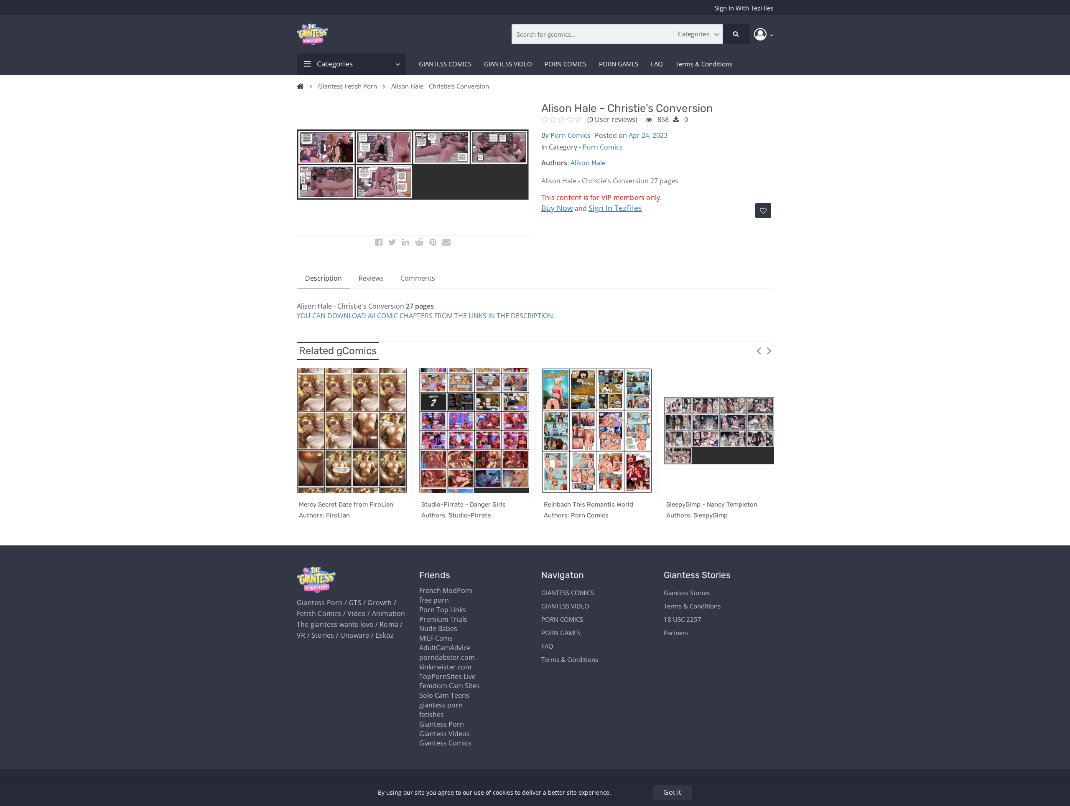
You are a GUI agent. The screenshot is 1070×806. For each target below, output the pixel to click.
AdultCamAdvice (445, 647)
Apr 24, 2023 (648, 135)
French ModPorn (445, 590)
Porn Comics (570, 135)
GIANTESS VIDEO (508, 64)
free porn (434, 600)
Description (323, 278)
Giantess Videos (444, 733)
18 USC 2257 (682, 619)
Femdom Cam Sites (449, 685)
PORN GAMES (618, 64)
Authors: (555, 162)
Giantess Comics (445, 743)
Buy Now (557, 208)
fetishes (431, 714)
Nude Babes (438, 628)
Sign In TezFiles (615, 208)
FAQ (657, 64)
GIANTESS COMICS (445, 64)
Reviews (371, 278)
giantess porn (441, 705)
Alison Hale (588, 162)
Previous (758, 350)
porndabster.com (447, 657)
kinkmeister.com (445, 667)
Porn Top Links (442, 609)
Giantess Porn (441, 724)
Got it (672, 792)
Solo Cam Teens (444, 695)
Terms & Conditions (703, 64)
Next (769, 350)
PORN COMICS (565, 64)
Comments (417, 278)
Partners (676, 633)
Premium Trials (443, 619)
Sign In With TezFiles (744, 8)
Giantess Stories (687, 592)
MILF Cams (436, 638)
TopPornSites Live (447, 676)
